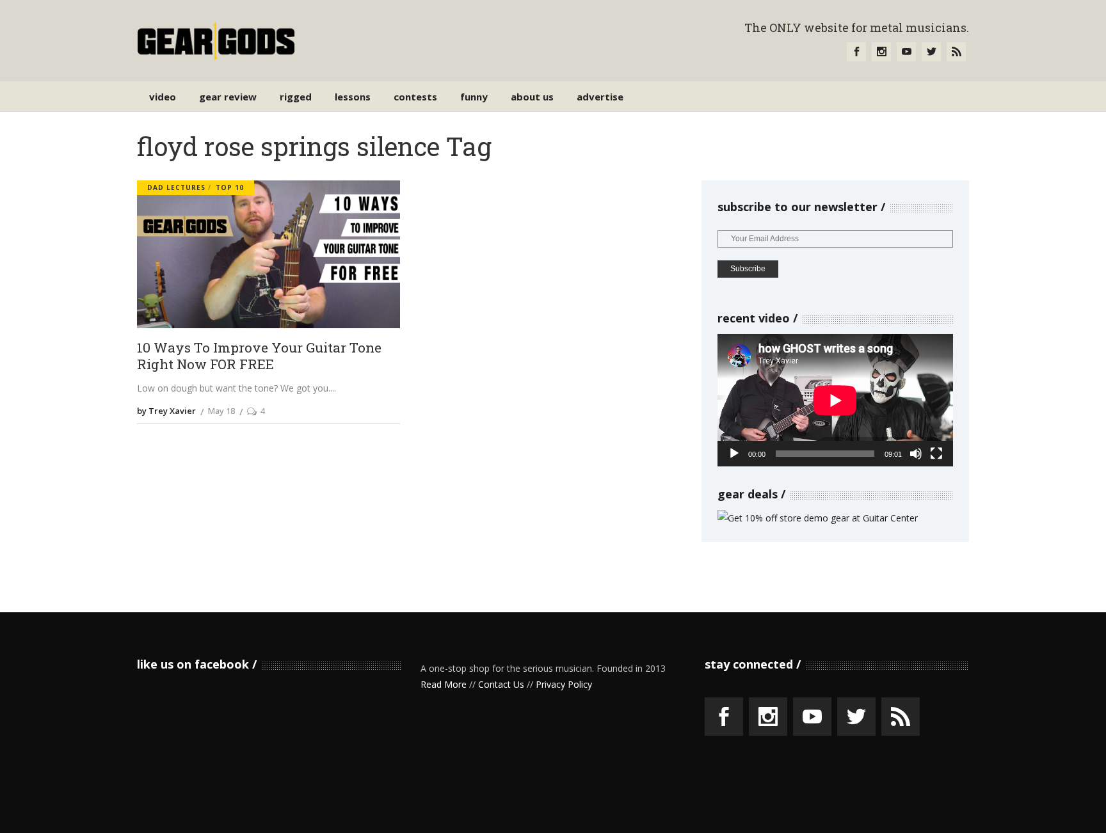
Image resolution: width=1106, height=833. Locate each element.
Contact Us (501, 684)
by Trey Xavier (166, 410)
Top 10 (230, 187)
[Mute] (916, 453)
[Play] (734, 453)
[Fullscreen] (936, 453)
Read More (444, 684)
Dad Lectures (176, 187)
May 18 (221, 410)
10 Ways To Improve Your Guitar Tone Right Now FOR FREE (259, 356)
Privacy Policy (564, 684)
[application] (835, 400)
